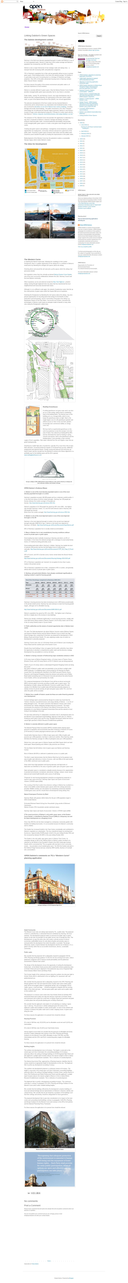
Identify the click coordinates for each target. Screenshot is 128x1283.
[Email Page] (28, 1193)
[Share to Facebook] (37, 1193)
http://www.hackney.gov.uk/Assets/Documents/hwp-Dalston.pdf (55, 525)
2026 (81, 122)
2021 (81, 148)
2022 (81, 146)
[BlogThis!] (34, 1193)
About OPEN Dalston (86, 225)
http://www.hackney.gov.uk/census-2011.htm (42, 503)
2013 (81, 167)
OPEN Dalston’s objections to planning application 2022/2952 (90, 75)
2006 (81, 183)
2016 (81, 160)
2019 (81, 153)
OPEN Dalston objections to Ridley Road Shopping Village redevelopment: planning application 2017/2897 (91, 87)
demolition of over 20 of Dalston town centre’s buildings (50, 106)
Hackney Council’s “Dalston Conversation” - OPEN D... (87, 91)
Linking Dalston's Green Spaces (88, 115)
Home (27, 27)
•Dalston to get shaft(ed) (84, 208)
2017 (81, 157)
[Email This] (32, 1193)
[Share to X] (36, 1193)
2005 (81, 185)
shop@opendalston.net (92, 67)
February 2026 (85, 133)
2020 (81, 150)
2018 (81, 155)
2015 (81, 162)
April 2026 (84, 131)
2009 (81, 176)
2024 (81, 141)
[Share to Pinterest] (39, 1193)
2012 (81, 169)
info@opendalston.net (87, 244)
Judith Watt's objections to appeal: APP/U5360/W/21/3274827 (89, 79)
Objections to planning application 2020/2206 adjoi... (89, 82)
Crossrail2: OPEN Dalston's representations (87, 109)
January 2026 (85, 136)
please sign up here (93, 50)
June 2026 (84, 125)
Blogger (71, 1278)
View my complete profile (85, 246)
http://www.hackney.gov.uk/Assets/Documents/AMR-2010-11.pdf (43, 609)
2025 (81, 139)
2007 (81, 181)
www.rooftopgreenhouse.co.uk (33, 455)
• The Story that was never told (86, 203)
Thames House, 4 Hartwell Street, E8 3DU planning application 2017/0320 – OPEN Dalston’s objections (90, 95)
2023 (81, 143)
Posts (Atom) (35, 1264)
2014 (81, 164)
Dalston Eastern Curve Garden (63, 274)
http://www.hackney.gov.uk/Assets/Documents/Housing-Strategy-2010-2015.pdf (47, 558)
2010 (81, 174)
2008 (81, 178)
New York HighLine (58, 282)
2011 (81, 171)
